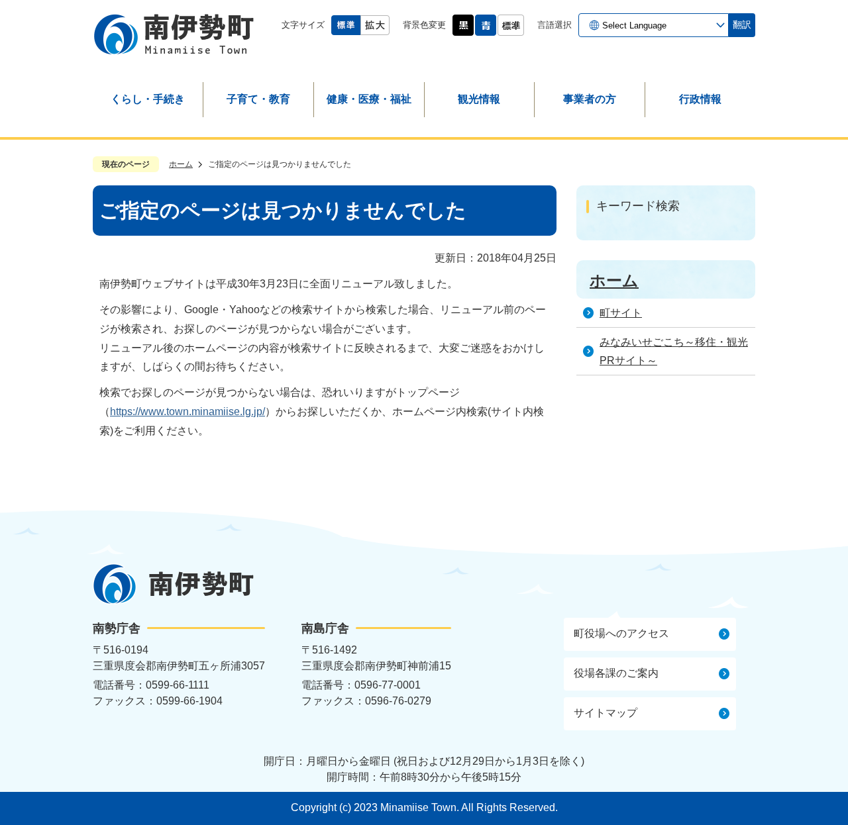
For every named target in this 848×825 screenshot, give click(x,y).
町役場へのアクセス (621, 633)
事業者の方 (589, 99)
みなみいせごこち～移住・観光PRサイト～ (674, 351)
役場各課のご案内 (616, 673)
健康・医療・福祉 (369, 99)
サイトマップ (605, 712)
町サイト (621, 312)
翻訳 (742, 24)
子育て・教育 (258, 99)
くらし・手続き (148, 99)
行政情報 (700, 99)
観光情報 (479, 99)
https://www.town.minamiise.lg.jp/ (187, 411)
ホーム (181, 164)
